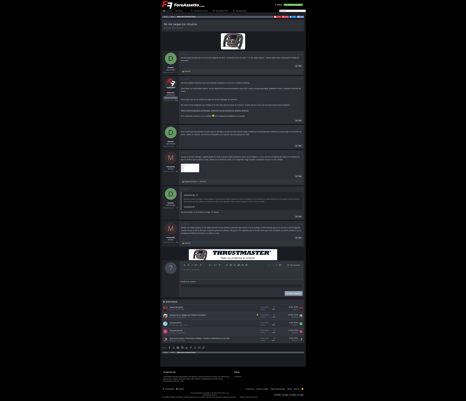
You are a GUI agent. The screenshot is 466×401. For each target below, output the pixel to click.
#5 (302, 189)
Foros (180, 11)
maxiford (295, 325)
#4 (302, 153)
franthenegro (174, 325)
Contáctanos (249, 389)
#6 (302, 224)
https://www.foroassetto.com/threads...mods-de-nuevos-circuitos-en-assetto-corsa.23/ (215, 110)
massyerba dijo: (189, 195)
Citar (300, 66)
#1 (302, 54)
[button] (186, 11)
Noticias (296, 389)
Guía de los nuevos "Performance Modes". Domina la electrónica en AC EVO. (200, 338)
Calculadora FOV (222, 11)
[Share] (298, 54)
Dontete (168, 28)
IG (286, 17)
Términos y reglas (262, 389)
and (195, 181)
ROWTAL (173, 317)
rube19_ (172, 309)
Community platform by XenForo (209, 393)
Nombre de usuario (188, 282)
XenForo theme (245, 397)
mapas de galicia (176, 307)
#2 (302, 79)
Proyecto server (176, 330)
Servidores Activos (201, 11)
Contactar (237, 377)
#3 (302, 128)
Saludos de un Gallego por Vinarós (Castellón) (188, 315)
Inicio (168, 11)
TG (294, 17)
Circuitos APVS (175, 323)
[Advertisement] (233, 358)
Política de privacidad (277, 389)
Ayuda (289, 389)
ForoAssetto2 (169, 389)
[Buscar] (304, 5)
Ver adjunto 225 (189, 207)
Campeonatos (241, 11)
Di (302, 17)
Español (181, 389)
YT (279, 17)
